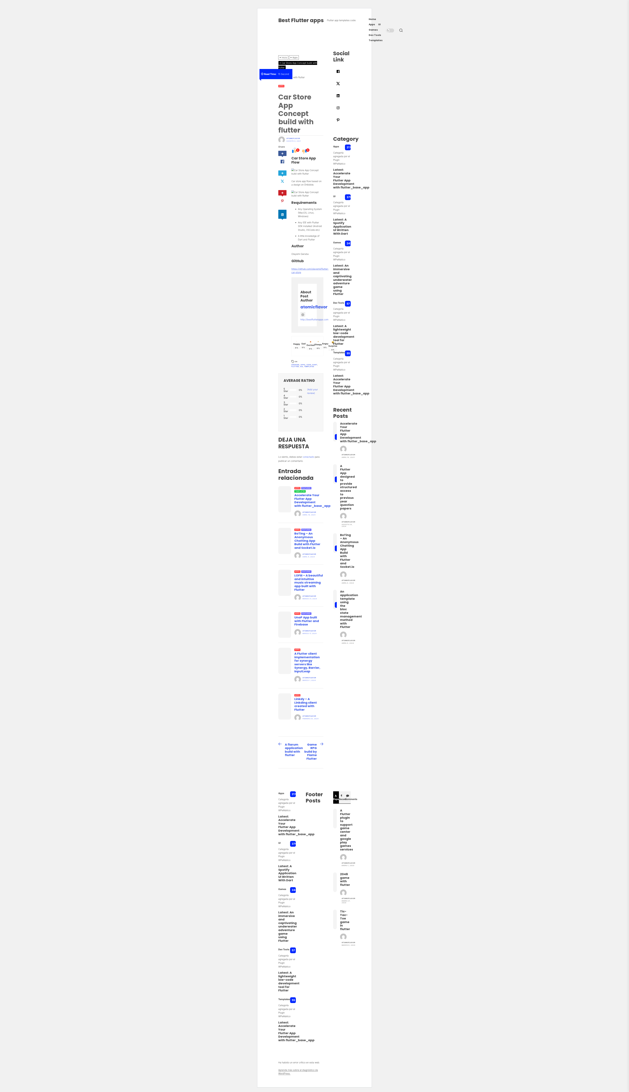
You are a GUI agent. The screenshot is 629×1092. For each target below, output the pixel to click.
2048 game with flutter (345, 879)
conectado (308, 456)
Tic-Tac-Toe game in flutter (345, 920)
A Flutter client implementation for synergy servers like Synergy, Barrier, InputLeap (307, 662)
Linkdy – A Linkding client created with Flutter (305, 704)
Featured (306, 488)
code (308, 365)
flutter (295, 366)
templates (309, 366)
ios (301, 366)
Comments (348, 799)
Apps (372, 24)
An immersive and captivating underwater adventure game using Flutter (342, 279)
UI (379, 24)
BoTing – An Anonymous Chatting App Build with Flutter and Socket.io (307, 540)
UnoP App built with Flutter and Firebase (306, 620)
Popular (336, 799)
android (295, 365)
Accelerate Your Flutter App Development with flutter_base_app (312, 500)
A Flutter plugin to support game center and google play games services (346, 829)
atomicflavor (293, 138)
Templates (375, 40)
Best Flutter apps (301, 20)
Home (372, 19)
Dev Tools (375, 35)
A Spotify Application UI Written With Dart (342, 226)
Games (373, 30)
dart (314, 365)
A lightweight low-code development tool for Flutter (343, 335)
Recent (342, 799)
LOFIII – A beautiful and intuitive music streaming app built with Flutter (308, 582)
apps (303, 365)
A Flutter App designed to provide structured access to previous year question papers (348, 487)
